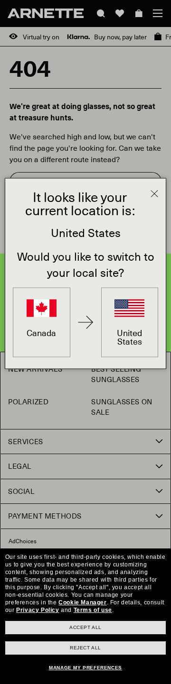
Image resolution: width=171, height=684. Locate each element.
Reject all (85, 647)
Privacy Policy (37, 610)
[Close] (154, 194)
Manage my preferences (85, 667)
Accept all (85, 627)
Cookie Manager (82, 602)
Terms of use (93, 610)
